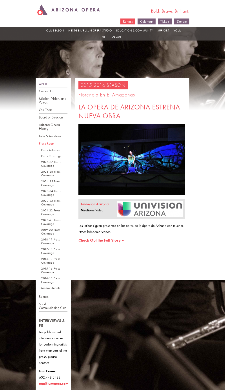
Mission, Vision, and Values (52, 100)
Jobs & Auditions (50, 136)
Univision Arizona (95, 204)
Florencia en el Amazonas (106, 94)
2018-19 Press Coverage (50, 241)
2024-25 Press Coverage (51, 183)
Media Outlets (50, 288)
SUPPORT (163, 30)
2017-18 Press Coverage (50, 251)
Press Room (46, 143)
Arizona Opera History (49, 126)
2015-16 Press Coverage (50, 270)
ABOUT (117, 37)
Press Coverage (51, 156)
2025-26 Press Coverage (51, 173)
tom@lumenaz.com (53, 383)
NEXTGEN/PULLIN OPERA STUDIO (90, 30)
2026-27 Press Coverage (51, 164)
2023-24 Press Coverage (51, 193)
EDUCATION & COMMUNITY (134, 30)
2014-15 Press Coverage (50, 280)
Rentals (128, 21)
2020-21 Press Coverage (51, 222)
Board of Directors (51, 117)
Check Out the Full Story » (101, 240)
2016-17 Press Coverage (50, 260)
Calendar (146, 21)
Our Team (46, 110)
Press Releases (50, 150)
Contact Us (46, 91)
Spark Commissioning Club (52, 306)
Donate (182, 21)
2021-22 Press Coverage (50, 212)
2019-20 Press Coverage (50, 231)
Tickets (164, 21)
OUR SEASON (55, 30)
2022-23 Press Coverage (51, 202)
